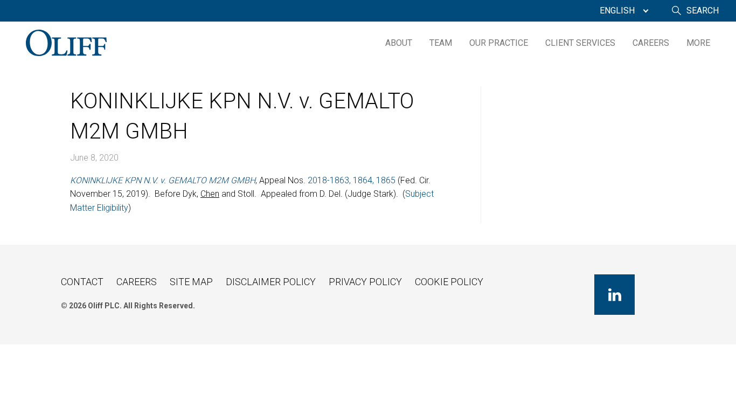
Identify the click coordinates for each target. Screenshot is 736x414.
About (398, 43)
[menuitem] (621, 11)
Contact (82, 281)
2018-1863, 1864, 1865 (351, 180)
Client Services (580, 43)
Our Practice (498, 43)
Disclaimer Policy (271, 281)
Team (440, 43)
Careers (651, 43)
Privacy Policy (365, 281)
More (698, 43)
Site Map (191, 281)
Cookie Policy (449, 281)
